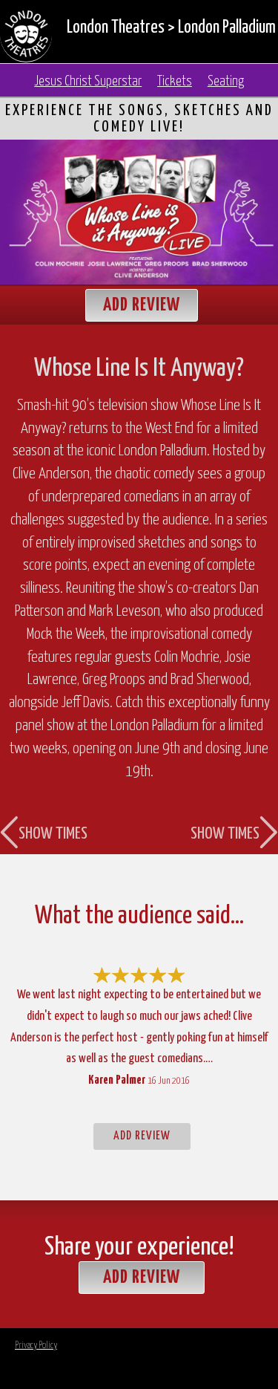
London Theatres (116, 27)
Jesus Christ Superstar (88, 81)
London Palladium (227, 27)
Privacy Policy (36, 1345)
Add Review (141, 305)
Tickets (174, 81)
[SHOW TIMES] (46, 564)
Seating (226, 81)
